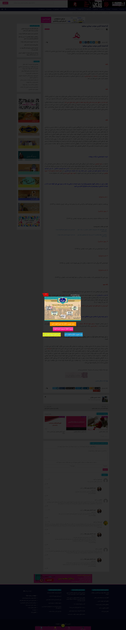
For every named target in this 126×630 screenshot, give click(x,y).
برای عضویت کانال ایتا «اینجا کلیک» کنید (63, 324)
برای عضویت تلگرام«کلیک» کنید (73, 334)
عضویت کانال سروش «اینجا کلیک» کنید (63, 329)
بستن (46, 293)
